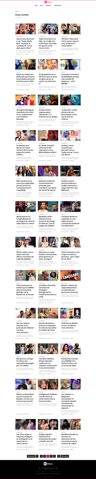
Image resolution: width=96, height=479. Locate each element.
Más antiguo (65, 456)
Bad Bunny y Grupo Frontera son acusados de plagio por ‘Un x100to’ (25, 362)
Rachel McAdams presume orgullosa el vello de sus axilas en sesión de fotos (47, 326)
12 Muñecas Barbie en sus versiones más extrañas (69, 325)
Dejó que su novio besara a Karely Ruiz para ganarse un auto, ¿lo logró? (48, 255)
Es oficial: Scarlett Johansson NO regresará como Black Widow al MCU (47, 149)
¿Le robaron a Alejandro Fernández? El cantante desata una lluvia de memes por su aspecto (68, 401)
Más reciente (31, 456)
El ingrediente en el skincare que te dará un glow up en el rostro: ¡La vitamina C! (48, 79)
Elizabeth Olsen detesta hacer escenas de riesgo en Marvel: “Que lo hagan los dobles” (47, 221)
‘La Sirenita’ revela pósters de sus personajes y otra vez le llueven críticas (69, 114)
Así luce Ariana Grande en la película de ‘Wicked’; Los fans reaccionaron (25, 328)
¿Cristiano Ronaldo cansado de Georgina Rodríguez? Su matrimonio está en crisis (47, 291)
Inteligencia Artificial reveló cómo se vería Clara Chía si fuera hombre (48, 397)
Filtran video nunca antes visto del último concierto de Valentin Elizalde (25, 255)
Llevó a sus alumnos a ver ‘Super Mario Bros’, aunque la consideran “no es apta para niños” (25, 43)
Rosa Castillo (21, 54)
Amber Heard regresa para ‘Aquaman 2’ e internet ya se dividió (48, 113)
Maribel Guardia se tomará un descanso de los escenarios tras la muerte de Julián (69, 439)
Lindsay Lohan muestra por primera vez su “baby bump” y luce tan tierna (70, 150)
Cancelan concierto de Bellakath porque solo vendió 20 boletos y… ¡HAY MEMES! (70, 79)
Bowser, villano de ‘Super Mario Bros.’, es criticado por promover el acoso (69, 288)
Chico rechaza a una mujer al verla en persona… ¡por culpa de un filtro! (70, 255)
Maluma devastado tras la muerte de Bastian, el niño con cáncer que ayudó (25, 397)
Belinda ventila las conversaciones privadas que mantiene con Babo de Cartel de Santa (47, 185)
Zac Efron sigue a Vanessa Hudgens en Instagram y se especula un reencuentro (24, 439)
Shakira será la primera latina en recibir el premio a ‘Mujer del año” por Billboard (69, 185)
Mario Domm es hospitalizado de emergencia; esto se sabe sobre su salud (25, 220)
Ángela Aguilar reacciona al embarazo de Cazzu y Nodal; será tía (47, 437)
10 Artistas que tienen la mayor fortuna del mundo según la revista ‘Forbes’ (24, 150)
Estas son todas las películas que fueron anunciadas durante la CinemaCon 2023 (25, 78)
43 (58, 456)
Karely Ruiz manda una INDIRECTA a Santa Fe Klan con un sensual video (69, 362)
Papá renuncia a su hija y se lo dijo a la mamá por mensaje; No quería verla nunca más (48, 43)
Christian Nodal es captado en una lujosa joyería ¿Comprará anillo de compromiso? (70, 221)
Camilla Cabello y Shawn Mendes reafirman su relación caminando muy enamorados (48, 363)
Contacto (45, 476)
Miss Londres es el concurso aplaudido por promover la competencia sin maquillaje (25, 185)
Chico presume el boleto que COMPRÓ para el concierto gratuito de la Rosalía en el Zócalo (25, 290)
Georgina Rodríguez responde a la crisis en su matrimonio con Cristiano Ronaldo (25, 114)
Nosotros (51, 476)
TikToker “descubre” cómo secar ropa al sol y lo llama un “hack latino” (70, 42)
